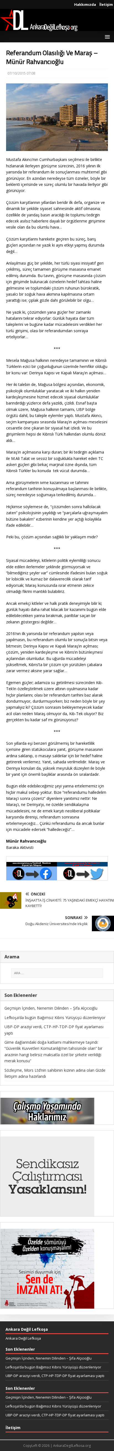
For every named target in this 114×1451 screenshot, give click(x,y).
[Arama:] (57, 973)
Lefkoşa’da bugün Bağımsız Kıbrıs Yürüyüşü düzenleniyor (54, 1017)
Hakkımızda (85, 4)
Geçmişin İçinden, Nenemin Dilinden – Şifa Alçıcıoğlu (50, 1008)
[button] (106, 36)
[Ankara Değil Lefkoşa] (38, 27)
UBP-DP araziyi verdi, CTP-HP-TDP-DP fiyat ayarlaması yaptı (55, 1375)
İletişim (106, 4)
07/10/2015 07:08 (21, 73)
